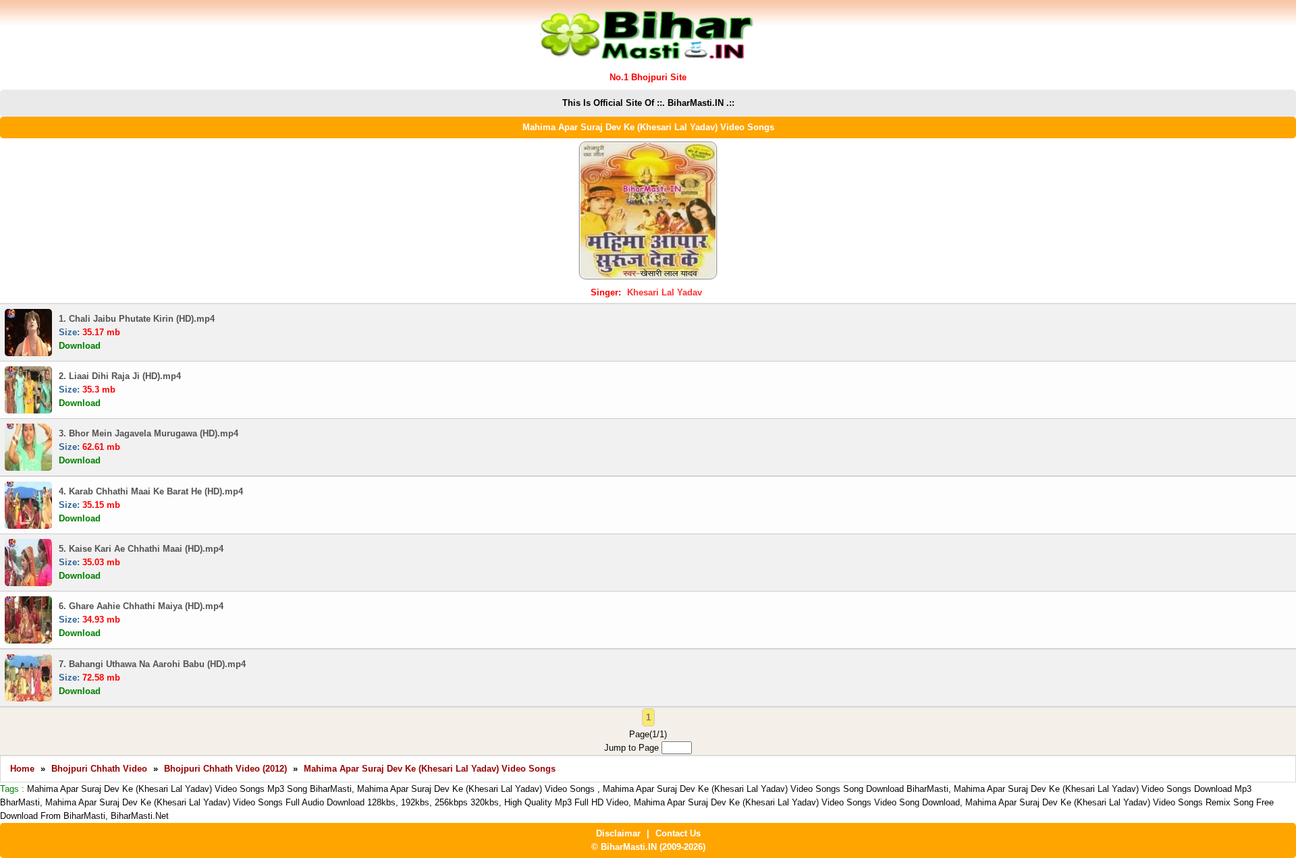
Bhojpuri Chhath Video (99, 769)
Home (22, 769)
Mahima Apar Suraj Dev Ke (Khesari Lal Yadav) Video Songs (430, 769)
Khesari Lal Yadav (664, 292)
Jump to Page (633, 748)
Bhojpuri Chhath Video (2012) (225, 769)
